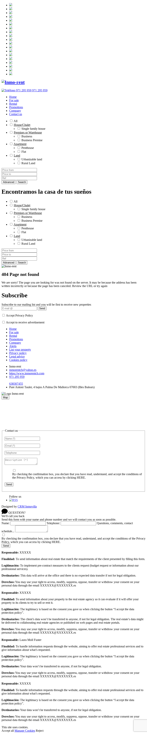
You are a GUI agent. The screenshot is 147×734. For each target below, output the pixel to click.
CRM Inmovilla (27, 506)
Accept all (8, 730)
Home (13, 96)
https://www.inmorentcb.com (26, 373)
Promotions (16, 107)
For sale (14, 100)
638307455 (16, 383)
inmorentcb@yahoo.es (22, 370)
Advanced (8, 182)
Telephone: (53, 523)
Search (22, 182)
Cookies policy (18, 360)
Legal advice (17, 356)
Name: (6, 523)
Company (15, 110)
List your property (20, 349)
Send (42, 308)
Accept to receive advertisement (25, 322)
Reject (39, 730)
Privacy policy (18, 353)
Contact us (15, 114)
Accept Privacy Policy (19, 315)
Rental (13, 103)
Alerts (12, 346)
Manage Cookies (25, 730)
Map (5, 397)
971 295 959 (16, 376)
